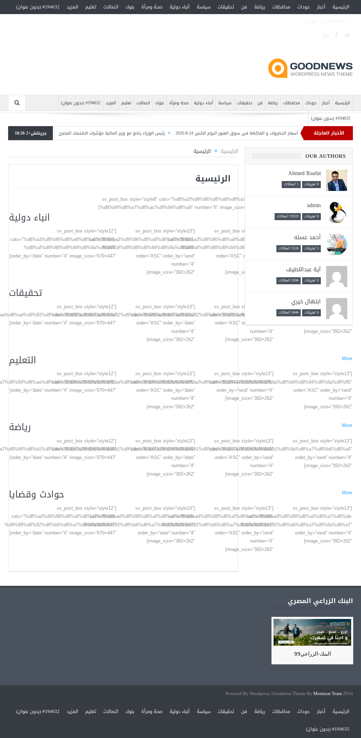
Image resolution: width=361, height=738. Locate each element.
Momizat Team (327, 693)
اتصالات (110, 6)
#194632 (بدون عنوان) (38, 6)
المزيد (72, 6)
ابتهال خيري (306, 301)
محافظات (281, 6)
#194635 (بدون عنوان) (327, 21)
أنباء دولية (180, 6)
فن (244, 6)
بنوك (130, 6)
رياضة (259, 6)
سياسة (203, 6)
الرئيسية (340, 6)
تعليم (90, 6)
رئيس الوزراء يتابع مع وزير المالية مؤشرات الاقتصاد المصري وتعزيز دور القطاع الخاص (101, 133)
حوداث (303, 6)
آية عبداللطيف (303, 269)
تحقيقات (226, 6)
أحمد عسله (307, 237)
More (347, 358)
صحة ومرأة (152, 6)
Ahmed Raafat (304, 173)
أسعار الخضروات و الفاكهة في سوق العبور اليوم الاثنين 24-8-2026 (250, 133)
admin (314, 205)
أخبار (321, 6)
